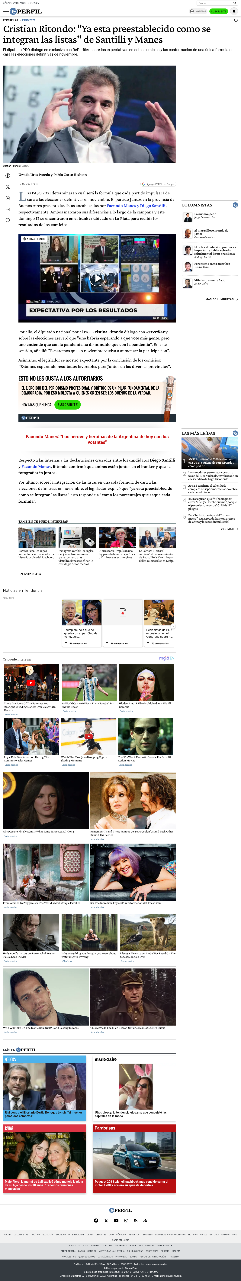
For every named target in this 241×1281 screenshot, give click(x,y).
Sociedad (61, 1235)
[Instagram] (126, 1221)
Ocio (111, 1235)
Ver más (227, 528)
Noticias (193, 1235)
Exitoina (214, 1235)
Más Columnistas (220, 299)
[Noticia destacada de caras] (44, 1129)
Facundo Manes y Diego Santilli (136, 205)
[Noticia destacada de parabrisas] (134, 1129)
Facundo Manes (36, 466)
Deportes (101, 1235)
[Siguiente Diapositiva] (173, 626)
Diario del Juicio (120, 1240)
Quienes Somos (87, 1257)
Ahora (7, 1235)
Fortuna (107, 1245)
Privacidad (121, 1257)
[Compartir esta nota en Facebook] (7, 175)
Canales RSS (69, 1257)
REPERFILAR (10, 20)
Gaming (225, 1235)
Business (148, 1235)
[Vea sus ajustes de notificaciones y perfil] (234, 11)
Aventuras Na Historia (111, 1251)
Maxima (176, 1251)
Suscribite (219, 11)
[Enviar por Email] (7, 209)
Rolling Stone (135, 1251)
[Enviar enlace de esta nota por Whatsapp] (7, 198)
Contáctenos (105, 1257)
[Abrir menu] (6, 11)
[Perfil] (26, 1050)
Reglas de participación (153, 1257)
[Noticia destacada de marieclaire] (134, 1060)
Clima (90, 1235)
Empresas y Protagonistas (170, 1235)
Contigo (92, 1251)
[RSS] (135, 1221)
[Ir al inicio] (26, 11)
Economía (48, 1235)
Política (35, 1235)
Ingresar (200, 11)
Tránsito (174, 1257)
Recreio (165, 1251)
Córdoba (121, 1235)
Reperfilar (134, 1235)
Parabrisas (121, 1245)
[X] (106, 1221)
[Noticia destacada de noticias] (44, 1060)
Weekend (95, 1245)
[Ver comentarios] (235, 21)
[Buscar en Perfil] (234, 3)
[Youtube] (116, 1221)
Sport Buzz (152, 1251)
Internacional (76, 1235)
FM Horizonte (164, 1245)
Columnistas (197, 205)
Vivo (234, 1235)
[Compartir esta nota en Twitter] (7, 186)
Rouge (133, 1245)
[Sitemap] (145, 1221)
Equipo (133, 1257)
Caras (203, 1235)
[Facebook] (96, 1220)
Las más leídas (198, 433)
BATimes (149, 1245)
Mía (141, 1245)
